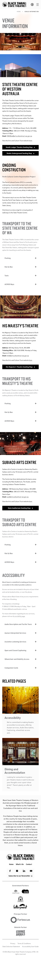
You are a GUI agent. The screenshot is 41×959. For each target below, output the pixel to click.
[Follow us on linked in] (24, 871)
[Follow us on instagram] (17, 871)
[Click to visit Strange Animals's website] (20, 933)
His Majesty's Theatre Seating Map (19, 367)
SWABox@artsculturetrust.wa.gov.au (19, 136)
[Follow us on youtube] (31, 871)
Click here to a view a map (10, 210)
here (30, 141)
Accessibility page (19, 616)
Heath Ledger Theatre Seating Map (19, 147)
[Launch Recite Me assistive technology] (32, 4)
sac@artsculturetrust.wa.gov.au (18, 497)
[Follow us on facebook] (10, 871)
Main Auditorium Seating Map (19, 508)
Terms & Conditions (24, 943)
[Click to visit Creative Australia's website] (20, 891)
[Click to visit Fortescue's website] (20, 920)
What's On (20, 864)
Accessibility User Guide (30, 946)
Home (19, 11)
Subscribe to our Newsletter (19, 876)
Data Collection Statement (11, 946)
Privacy (12, 943)
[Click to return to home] (14, 4)
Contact (29, 864)
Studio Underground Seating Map (19, 153)
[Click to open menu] (37, 4)
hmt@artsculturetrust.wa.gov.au (18, 356)
